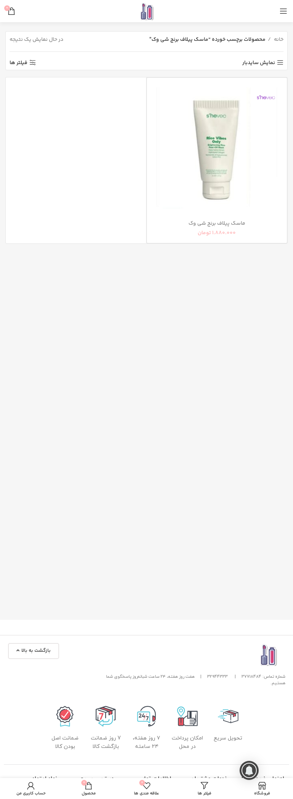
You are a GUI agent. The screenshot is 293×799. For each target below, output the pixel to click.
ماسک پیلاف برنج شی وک (216, 223)
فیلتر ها (18, 62)
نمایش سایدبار (258, 62)
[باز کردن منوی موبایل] (283, 11)
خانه (278, 39)
